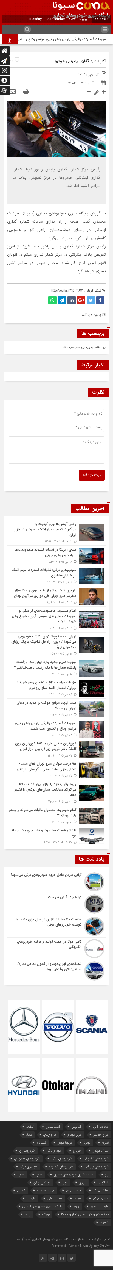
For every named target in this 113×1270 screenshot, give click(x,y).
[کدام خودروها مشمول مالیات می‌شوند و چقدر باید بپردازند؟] (56, 816)
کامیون (104, 1222)
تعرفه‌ (105, 1142)
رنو (107, 1174)
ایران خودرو (101, 1134)
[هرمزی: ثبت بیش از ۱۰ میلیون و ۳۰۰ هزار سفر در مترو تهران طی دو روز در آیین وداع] (56, 596)
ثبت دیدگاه (92, 475)
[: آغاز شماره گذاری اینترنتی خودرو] (12, 92)
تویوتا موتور (64, 1142)
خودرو (77, 1150)
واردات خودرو (100, 1206)
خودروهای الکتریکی (96, 1158)
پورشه (46, 1214)
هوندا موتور (54, 1198)
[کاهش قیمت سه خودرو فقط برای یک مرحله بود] (56, 835)
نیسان (21, 1190)
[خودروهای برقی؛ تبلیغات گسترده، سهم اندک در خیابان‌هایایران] (56, 576)
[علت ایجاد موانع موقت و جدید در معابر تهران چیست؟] (56, 709)
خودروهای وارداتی (96, 1166)
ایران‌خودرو (74, 1134)
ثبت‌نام (41, 1142)
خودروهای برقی (61, 1158)
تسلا (29, 1134)
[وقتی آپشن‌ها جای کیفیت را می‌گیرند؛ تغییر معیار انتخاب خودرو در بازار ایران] (56, 533)
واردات (31, 1198)
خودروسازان (27, 1150)
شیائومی (103, 1182)
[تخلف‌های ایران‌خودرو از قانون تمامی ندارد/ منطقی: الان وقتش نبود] (56, 970)
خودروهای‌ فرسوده (61, 1166)
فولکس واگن (41, 1182)
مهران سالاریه (45, 1190)
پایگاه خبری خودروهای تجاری (42, 1206)
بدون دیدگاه (91, 315)
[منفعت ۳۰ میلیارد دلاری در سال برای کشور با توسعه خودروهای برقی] (56, 926)
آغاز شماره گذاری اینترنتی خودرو (80, 61)
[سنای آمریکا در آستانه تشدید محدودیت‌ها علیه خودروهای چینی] (56, 556)
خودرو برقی (53, 1150)
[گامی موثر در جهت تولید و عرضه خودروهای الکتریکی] (56, 949)
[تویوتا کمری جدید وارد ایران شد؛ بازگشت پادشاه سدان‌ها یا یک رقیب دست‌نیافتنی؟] (56, 668)
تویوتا (86, 1142)
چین (27, 1214)
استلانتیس (53, 1126)
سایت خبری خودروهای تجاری (74, 1174)
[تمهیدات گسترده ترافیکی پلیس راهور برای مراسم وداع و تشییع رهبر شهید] (56, 729)
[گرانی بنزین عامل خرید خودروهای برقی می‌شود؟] (56, 882)
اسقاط (30, 1126)
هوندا (77, 1198)
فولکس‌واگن (101, 1190)
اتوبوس (76, 1126)
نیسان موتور (101, 1198)
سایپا (39, 1174)
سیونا (21, 1174)
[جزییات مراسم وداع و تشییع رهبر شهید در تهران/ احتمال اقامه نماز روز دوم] (56, 688)
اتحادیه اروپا (100, 1126)
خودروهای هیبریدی (27, 1158)
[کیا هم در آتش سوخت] (56, 904)
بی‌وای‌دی (49, 1134)
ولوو (76, 1206)
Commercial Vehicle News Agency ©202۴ (80, 1246)
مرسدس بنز (73, 1190)
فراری (82, 1182)
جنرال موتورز (100, 1150)
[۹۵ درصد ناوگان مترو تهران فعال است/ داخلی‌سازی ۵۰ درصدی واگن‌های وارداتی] (56, 770)
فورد (64, 1182)
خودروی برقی (28, 1166)
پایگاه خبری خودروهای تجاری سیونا (85, 1214)
